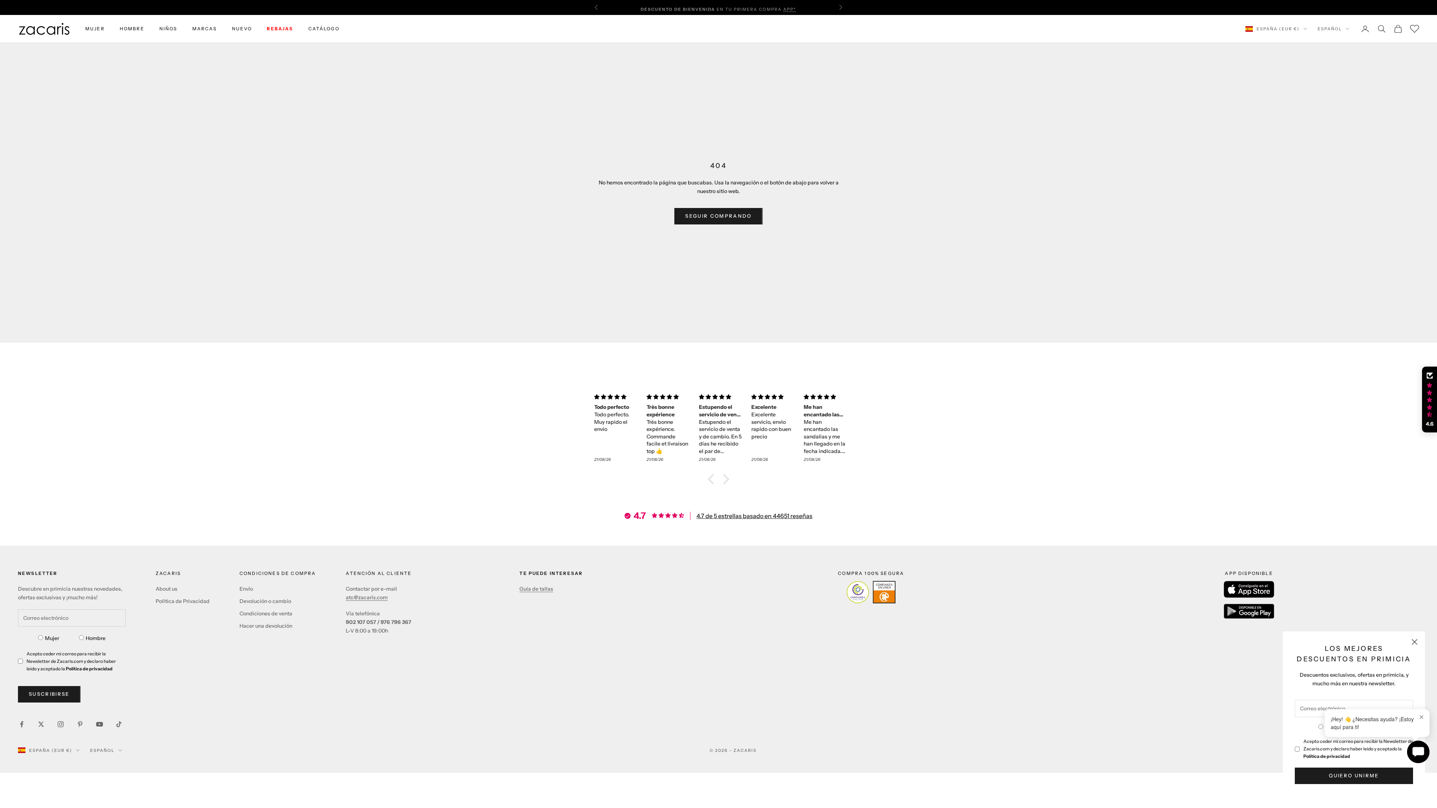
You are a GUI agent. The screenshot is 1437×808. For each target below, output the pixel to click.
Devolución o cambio (265, 601)
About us (166, 588)
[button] (713, 479)
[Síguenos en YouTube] (99, 724)
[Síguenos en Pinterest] (80, 724)
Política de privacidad (1326, 756)
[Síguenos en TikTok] (119, 724)
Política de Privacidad (183, 601)
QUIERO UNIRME (1354, 775)
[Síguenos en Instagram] (60, 724)
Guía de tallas (536, 588)
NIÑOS (168, 28)
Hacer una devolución (266, 625)
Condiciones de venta (266, 613)
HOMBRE (132, 28)
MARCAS (204, 28)
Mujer (52, 638)
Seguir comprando (718, 216)
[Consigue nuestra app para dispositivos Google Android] (1249, 611)
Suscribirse (49, 694)
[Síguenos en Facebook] (21, 724)
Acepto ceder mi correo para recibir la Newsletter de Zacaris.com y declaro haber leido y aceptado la (1358, 748)
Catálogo (323, 28)
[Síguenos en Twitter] (41, 724)
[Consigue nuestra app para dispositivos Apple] (1249, 589)
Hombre (96, 638)
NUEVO (242, 28)
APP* (789, 7)
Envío (246, 588)
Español (1330, 28)
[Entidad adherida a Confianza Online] (871, 592)
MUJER (95, 28)
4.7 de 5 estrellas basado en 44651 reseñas (754, 516)
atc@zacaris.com (367, 597)
